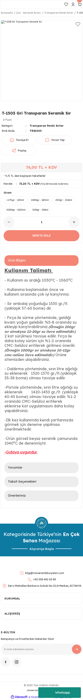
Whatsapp (62, 692)
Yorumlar (15, 467)
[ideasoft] (19, 697)
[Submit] (76, 649)
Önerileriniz (17, 495)
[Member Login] (73, 4)
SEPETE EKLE (41, 235)
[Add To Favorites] (77, 24)
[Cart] (80, 4)
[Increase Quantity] (74, 222)
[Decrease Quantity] (9, 222)
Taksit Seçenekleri (22, 481)
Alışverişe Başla (41, 549)
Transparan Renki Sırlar (47, 125)
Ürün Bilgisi (17, 260)
